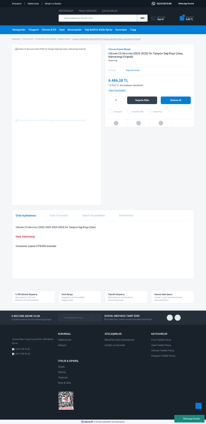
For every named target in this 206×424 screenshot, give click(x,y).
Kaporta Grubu (133, 70)
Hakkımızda (33, 3)
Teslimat (63, 377)
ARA (142, 18)
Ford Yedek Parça (161, 339)
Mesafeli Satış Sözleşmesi (119, 339)
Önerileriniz (126, 215)
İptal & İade (64, 382)
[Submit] (96, 317)
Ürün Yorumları (59, 215)
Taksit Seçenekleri (117, 90)
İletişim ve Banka (53, 3)
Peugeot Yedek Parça (163, 355)
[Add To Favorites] (135, 112)
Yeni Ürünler (66, 11)
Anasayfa (16, 3)
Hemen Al (175, 100)
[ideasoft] (87, 422)
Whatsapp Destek (191, 419)
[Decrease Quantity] (111, 100)
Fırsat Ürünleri (88, 11)
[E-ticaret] (102, 422)
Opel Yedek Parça (161, 345)
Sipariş (62, 372)
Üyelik (61, 366)
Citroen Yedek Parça (162, 350)
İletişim (62, 345)
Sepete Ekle (142, 100)
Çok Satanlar (109, 11)
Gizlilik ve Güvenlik (115, 345)
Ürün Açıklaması (26, 215)
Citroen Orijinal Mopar (119, 49)
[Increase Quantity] (121, 100)
